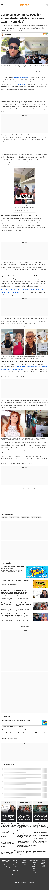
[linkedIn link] (9, 870)
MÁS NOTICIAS (24, 626)
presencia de (19, 84)
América (15, 862)
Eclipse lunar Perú (34, 8)
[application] (24, 186)
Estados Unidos (15, 870)
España (15, 868)
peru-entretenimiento (36, 517)
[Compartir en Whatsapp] (31, 72)
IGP (20, 8)
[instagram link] (9, 867)
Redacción (24, 862)
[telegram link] (6, 870)
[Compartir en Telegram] (43, 72)
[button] (2, 5)
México (15, 872)
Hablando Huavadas (14, 517)
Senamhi (28, 8)
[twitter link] (6, 867)
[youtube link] (3, 870)
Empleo (24, 864)
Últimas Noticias (15, 876)
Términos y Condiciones (43, 863)
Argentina (15, 864)
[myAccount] (47, 5)
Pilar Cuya (8, 34)
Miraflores (24, 8)
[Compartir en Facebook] (34, 72)
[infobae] (24, 5)
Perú (2, 11)
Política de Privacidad (43, 866)
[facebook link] (3, 867)
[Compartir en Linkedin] (40, 72)
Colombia (15, 866)
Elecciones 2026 (25, 517)
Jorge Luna (4, 517)
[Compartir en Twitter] (37, 72)
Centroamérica (15, 874)
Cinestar (17, 8)
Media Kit (34, 872)
